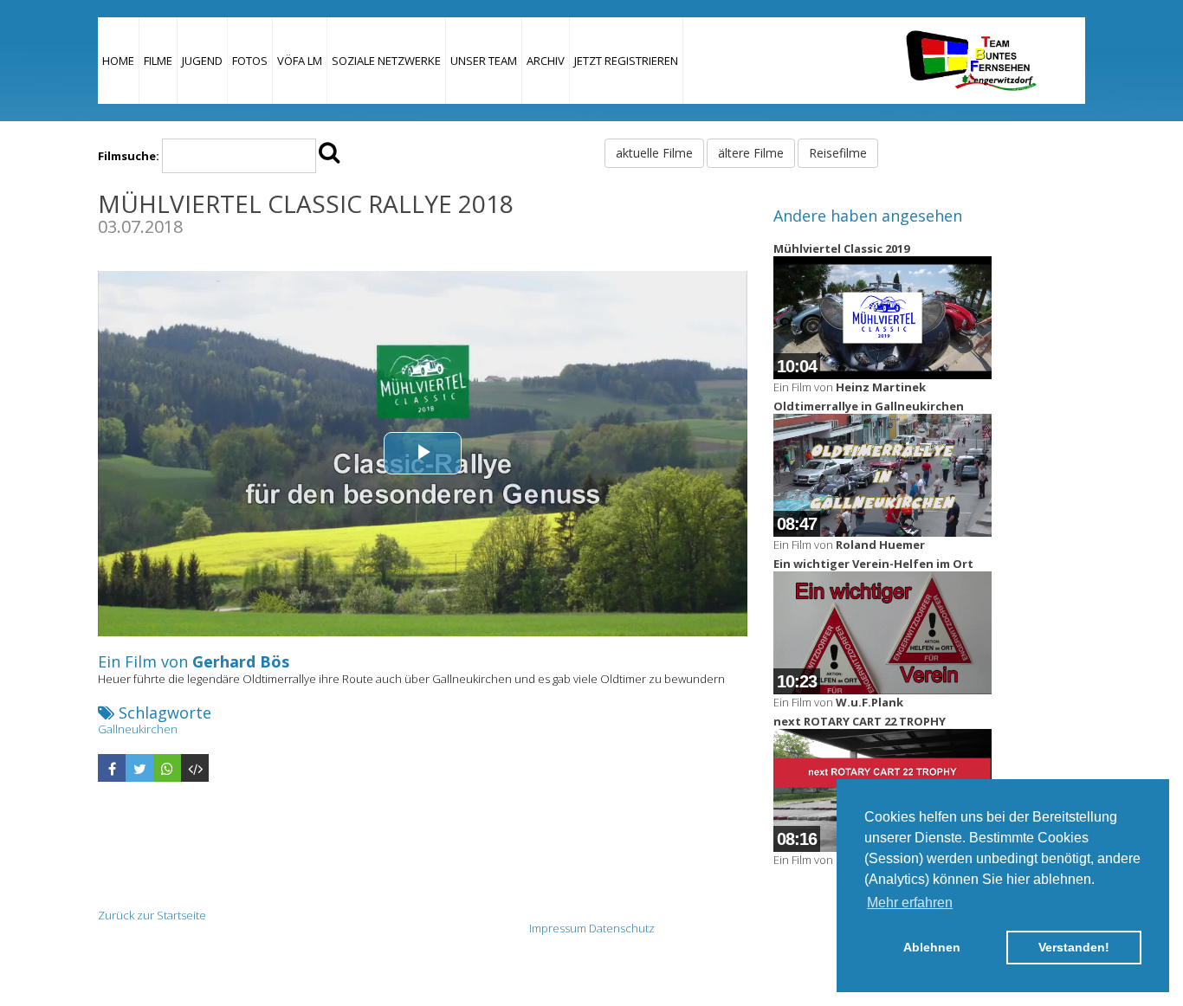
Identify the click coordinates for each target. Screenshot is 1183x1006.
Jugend (202, 60)
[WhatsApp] (167, 768)
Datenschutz (622, 928)
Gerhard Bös (240, 661)
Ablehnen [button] (931, 947)
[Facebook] (112, 768)
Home (118, 60)
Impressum (557, 928)
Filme (158, 60)
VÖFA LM (299, 60)
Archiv (546, 60)
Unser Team (483, 60)
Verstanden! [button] (1073, 947)
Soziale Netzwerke (386, 60)
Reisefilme (838, 153)
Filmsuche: (128, 156)
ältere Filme (751, 153)
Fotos (250, 60)
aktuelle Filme (654, 153)
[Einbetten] (195, 768)
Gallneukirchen (138, 729)
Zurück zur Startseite (152, 915)
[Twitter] (139, 768)
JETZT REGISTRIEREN (626, 60)
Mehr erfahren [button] (910, 902)
